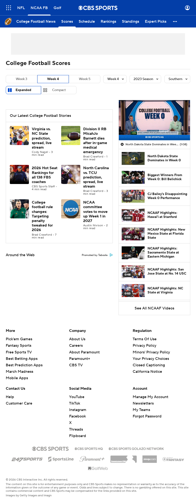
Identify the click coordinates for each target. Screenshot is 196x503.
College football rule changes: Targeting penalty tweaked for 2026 (42, 216)
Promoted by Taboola (95, 255)
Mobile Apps (17, 378)
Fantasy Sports (18, 345)
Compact (59, 90)
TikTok (74, 403)
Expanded (23, 90)
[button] (8, 8)
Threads (76, 429)
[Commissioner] (123, 457)
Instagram (77, 409)
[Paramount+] (92, 458)
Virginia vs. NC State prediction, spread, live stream (42, 138)
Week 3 (21, 79)
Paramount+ (79, 358)
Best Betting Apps (22, 358)
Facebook (77, 416)
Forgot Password (147, 416)
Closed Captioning (149, 365)
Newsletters (143, 403)
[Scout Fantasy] (174, 458)
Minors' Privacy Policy (151, 352)
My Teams (141, 409)
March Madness (19, 371)
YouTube (76, 397)
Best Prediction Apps (24, 365)
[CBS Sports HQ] (89, 448)
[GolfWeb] (98, 468)
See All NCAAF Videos (154, 308)
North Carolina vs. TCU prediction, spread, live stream (96, 177)
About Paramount (84, 352)
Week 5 (84, 79)
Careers (76, 345)
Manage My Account (150, 397)
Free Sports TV (19, 352)
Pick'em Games (19, 339)
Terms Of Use (145, 339)
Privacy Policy (144, 345)
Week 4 (53, 79)
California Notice (147, 371)
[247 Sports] (27, 458)
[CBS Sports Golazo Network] (136, 448)
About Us (77, 339)
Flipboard (77, 435)
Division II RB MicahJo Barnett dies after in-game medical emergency (95, 140)
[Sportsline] (61, 458)
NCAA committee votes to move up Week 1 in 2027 (95, 211)
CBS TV (76, 365)
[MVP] (149, 457)
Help (10, 397)
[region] (154, 120)
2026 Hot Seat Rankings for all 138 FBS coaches (44, 175)
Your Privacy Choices (151, 358)
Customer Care (19, 403)
